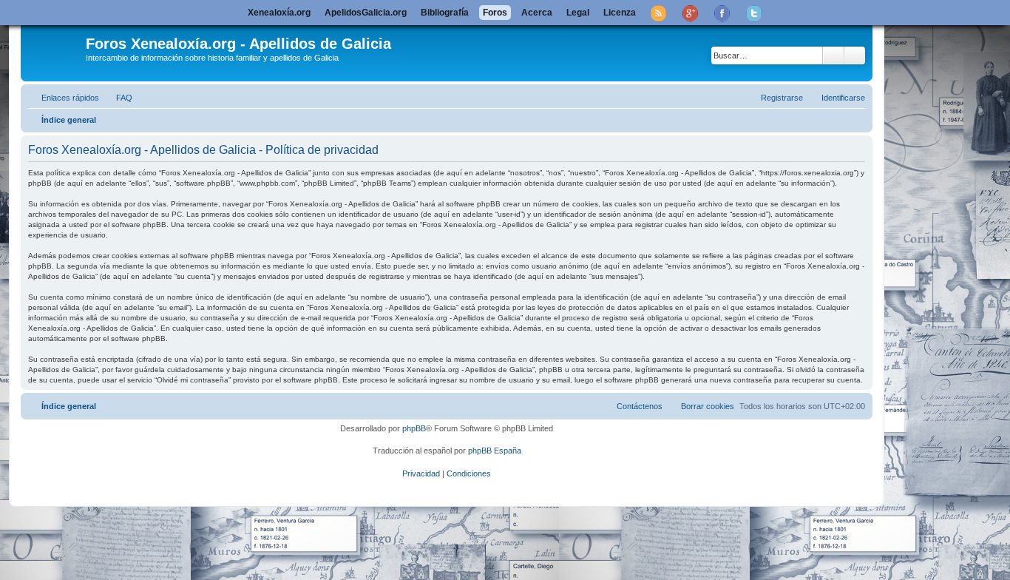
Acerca (536, 12)
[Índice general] (55, 51)
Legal (577, 12)
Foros (495, 12)
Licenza (619, 12)
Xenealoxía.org (279, 12)
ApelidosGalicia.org (366, 12)
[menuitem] (117, 98)
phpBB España (494, 450)
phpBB (414, 428)
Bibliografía (445, 12)
